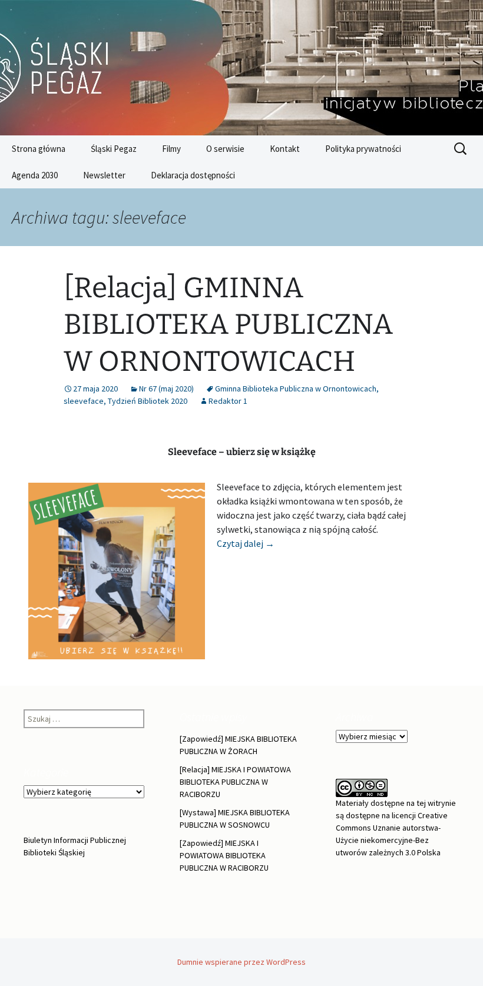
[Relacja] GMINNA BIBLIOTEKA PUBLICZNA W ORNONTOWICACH (228, 325)
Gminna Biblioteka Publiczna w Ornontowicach (295, 388)
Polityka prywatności (363, 148)
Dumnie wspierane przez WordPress (241, 962)
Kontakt (285, 148)
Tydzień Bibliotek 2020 (147, 401)
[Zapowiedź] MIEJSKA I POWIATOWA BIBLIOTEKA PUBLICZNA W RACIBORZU (224, 855)
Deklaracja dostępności (193, 175)
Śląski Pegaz (114, 148)
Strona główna (38, 148)
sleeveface (84, 401)
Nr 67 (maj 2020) (166, 388)
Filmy (171, 148)
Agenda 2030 (35, 175)
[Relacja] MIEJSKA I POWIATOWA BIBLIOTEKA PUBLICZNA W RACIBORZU (235, 781)
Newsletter (104, 175)
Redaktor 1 (228, 401)
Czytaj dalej (245, 543)
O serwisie (225, 148)
